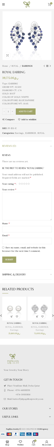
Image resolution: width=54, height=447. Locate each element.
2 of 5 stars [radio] (22, 184)
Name (6, 223)
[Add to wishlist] (17, 316)
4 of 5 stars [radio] (26, 184)
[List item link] (27, 390)
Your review (9, 189)
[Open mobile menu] (3, 4)
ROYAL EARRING (14, 323)
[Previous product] (44, 66)
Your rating (9, 184)
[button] (11, 316)
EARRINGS (27, 66)
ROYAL (15, 66)
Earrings (19, 133)
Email (5, 235)
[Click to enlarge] (7, 55)
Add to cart (26, 111)
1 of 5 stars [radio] (20, 184)
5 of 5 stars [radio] (29, 184)
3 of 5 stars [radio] (24, 184)
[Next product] (50, 66)
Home (5, 66)
